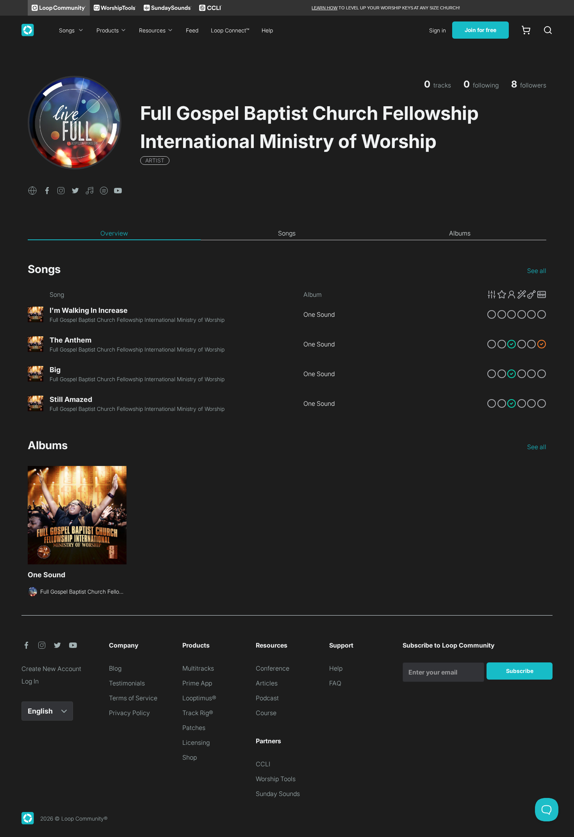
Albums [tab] (460, 233)
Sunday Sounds (278, 794)
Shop (189, 757)
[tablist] (287, 234)
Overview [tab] (114, 233)
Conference (272, 668)
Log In (30, 681)
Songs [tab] (287, 233)
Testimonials (127, 683)
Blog (115, 668)
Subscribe (519, 670)
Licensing (196, 742)
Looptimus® (199, 698)
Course (266, 713)
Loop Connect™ (230, 30)
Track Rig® (197, 713)
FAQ (335, 683)
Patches (193, 728)
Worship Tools (276, 779)
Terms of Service (133, 698)
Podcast (267, 698)
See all (536, 271)
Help (267, 30)
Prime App (197, 683)
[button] (32, 190)
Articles (267, 683)
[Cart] (526, 30)
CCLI (263, 764)
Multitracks (198, 668)
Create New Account (51, 669)
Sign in (437, 30)
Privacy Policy (129, 713)
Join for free (480, 30)
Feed (192, 30)
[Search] (548, 30)
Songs (67, 30)
